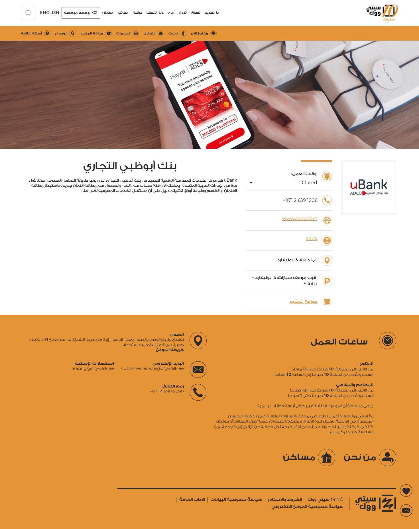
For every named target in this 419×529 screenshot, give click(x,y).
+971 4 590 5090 (167, 391)
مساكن (299, 457)
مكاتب (123, 13)
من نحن (360, 457)
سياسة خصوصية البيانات (236, 499)
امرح (171, 13)
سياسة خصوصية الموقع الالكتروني (307, 506)
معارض (107, 13)
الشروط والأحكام (285, 499)
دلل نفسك (155, 13)
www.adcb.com (299, 218)
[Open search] (28, 13)
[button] (212, 13)
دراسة (137, 13)
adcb (311, 238)
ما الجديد (212, 13)
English (49, 12)
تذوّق (183, 13)
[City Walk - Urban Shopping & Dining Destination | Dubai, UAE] (378, 13)
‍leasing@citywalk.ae (93, 368)
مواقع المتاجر (303, 301)
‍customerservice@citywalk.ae (152, 368)
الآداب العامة (192, 499)
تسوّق (195, 13)
